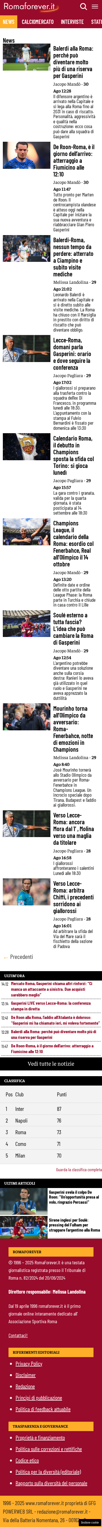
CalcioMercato (38, 21)
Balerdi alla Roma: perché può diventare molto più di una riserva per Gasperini (53, 1034)
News (8, 21)
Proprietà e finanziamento (40, 1437)
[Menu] (95, 6)
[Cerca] (83, 6)
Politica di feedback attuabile (43, 1408)
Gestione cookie (90, 1522)
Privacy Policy (29, 1363)
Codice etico (27, 1460)
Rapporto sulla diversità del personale (51, 1482)
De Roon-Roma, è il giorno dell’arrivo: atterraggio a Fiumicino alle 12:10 (52, 1048)
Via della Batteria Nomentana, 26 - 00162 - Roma (48, 1519)
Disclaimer (26, 1374)
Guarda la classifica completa (79, 1169)
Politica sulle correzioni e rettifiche (49, 1448)
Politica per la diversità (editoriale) (48, 1471)
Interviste (72, 21)
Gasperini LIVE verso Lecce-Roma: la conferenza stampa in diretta (51, 1005)
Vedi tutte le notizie (51, 1063)
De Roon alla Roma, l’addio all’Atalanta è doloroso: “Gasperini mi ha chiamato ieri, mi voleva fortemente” (55, 1019)
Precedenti (18, 956)
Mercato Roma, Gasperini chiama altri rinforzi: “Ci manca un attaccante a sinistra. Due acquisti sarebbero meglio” (51, 989)
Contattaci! (18, 1335)
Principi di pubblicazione (39, 1397)
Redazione (25, 1386)
